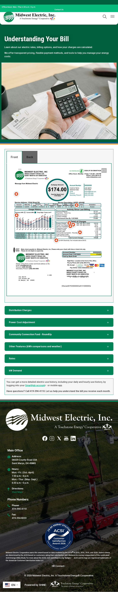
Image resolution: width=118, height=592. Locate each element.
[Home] (29, 16)
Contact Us (59, 10)
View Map (17, 492)
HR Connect (58, 566)
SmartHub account (35, 385)
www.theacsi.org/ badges (61, 558)
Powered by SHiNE (35, 584)
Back (29, 157)
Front (14, 157)
